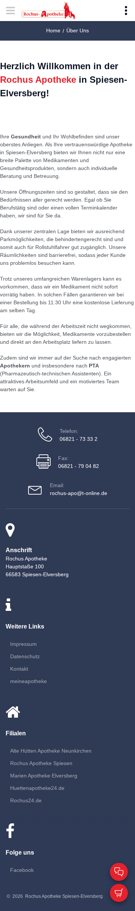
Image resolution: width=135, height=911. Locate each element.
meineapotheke (28, 681)
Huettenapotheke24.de (37, 788)
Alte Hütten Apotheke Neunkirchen (51, 751)
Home (53, 30)
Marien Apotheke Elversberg (43, 776)
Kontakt (19, 669)
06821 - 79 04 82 (78, 466)
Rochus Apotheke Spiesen (41, 763)
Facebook (22, 870)
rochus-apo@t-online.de (78, 493)
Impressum (23, 644)
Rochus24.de (26, 800)
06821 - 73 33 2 (79, 439)
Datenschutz (25, 656)
